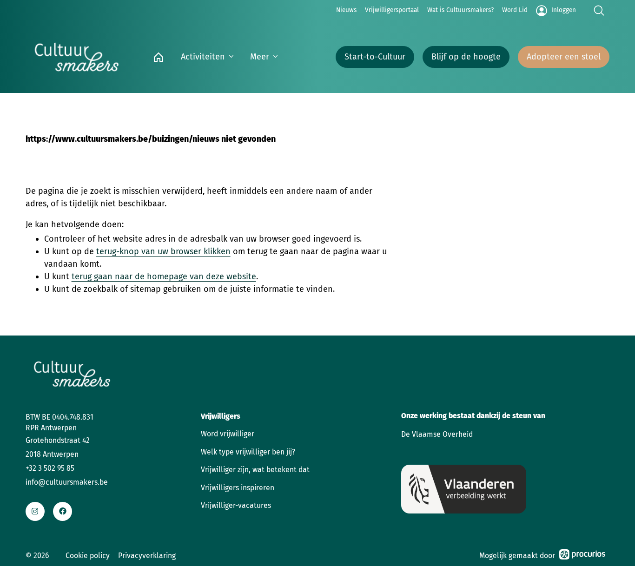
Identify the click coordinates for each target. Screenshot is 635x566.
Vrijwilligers (220, 416)
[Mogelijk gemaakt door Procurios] (582, 556)
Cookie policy (88, 555)
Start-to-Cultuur (374, 57)
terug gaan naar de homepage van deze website (164, 276)
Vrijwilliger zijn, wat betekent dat (255, 469)
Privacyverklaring (147, 555)
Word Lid (515, 10)
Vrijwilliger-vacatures (236, 505)
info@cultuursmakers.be (67, 482)
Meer (259, 57)
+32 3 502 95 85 (50, 468)
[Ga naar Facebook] (62, 511)
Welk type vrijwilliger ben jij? (248, 452)
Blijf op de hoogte (466, 57)
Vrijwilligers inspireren (237, 487)
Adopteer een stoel (564, 57)
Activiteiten (203, 57)
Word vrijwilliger (227, 433)
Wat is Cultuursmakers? (460, 10)
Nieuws (346, 10)
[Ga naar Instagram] (35, 511)
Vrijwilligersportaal (392, 10)
